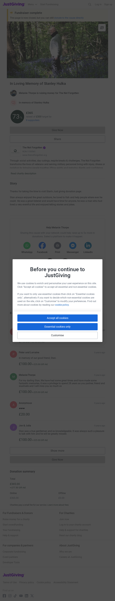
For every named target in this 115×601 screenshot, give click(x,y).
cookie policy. (62, 304)
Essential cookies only (57, 326)
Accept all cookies (57, 318)
